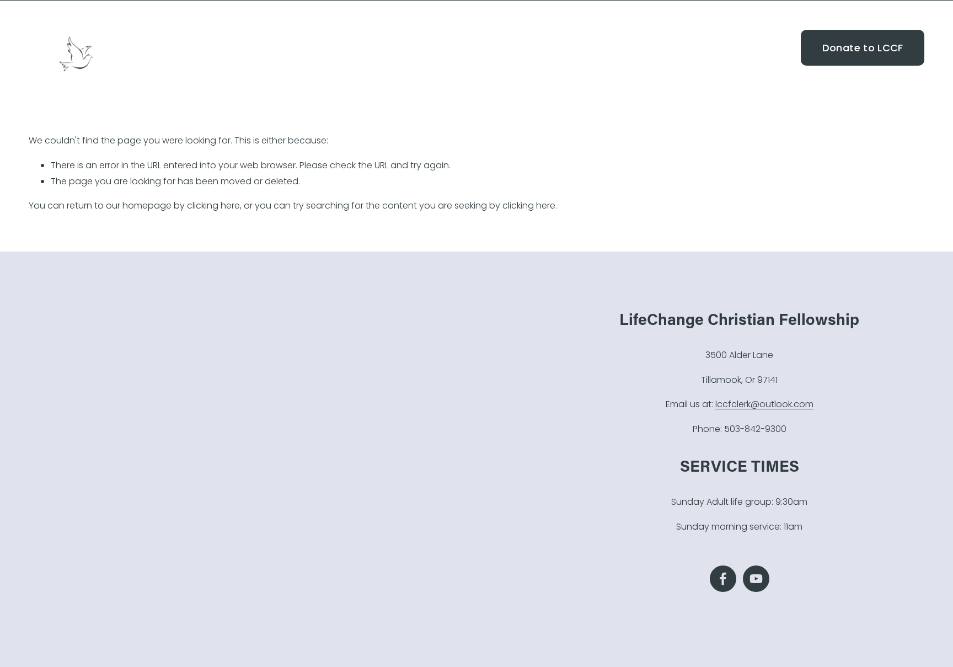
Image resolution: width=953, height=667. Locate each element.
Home (582, 47)
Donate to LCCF (862, 48)
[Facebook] (769, 48)
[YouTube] (788, 48)
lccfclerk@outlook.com (764, 404)
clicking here (213, 205)
